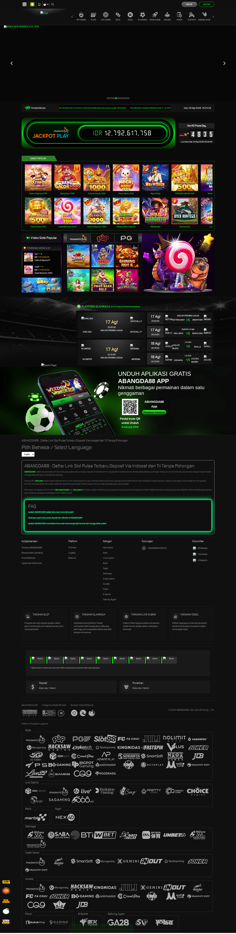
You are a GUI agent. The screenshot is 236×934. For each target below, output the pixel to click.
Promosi (72, 547)
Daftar (206, 4)
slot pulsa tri (77, 490)
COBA (80, 252)
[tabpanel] (118, 63)
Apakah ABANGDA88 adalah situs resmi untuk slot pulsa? (51, 512)
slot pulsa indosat (62, 490)
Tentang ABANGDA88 (32, 547)
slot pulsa (39, 481)
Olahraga (142, 19)
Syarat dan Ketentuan (32, 563)
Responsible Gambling (32, 552)
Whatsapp (202, 548)
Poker (179, 19)
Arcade (167, 19)
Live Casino (106, 19)
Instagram (202, 560)
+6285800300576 (157, 548)
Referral (72, 557)
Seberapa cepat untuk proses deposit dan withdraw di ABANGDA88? (55, 518)
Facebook (202, 554)
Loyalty (71, 552)
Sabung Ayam (204, 19)
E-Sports (192, 19)
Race (118, 19)
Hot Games (81, 19)
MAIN (40, 177)
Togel (130, 19)
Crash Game (155, 19)
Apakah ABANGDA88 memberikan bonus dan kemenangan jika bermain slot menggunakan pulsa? (67, 523)
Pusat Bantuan (28, 557)
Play (63, 136)
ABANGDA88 (29, 472)
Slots (93, 19)
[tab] (79, 238)
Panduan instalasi (154, 412)
